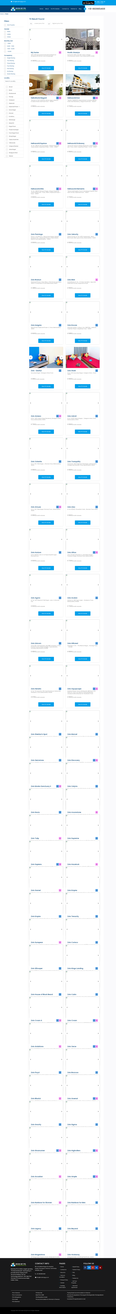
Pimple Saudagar (14, 129)
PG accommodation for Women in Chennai (48, 1299)
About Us (62, 1272)
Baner (10, 90)
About (47, 9)
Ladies (9, 34)
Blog (80, 9)
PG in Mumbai (16, 1301)
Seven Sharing (11, 74)
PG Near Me (39, 1293)
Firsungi (11, 96)
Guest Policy (76, 1267)
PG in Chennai (16, 1293)
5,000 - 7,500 (10, 46)
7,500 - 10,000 (10, 49)
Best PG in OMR (40, 1295)
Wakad (11, 156)
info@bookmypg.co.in (19, 1)
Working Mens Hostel (41, 1297)
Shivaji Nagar (12, 136)
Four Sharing (10, 66)
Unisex (9, 37)
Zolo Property (11, 25)
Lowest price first (39, 23)
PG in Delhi (15, 1299)
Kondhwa (11, 116)
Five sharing (10, 68)
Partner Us (74, 9)
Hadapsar (12, 100)
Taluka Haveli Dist (13, 139)
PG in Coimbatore (17, 1295)
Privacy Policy (64, 1280)
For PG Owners (55, 9)
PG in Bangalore (16, 1297)
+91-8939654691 (96, 8)
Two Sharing (10, 60)
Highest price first (57, 23)
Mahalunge (12, 120)
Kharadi (11, 113)
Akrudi (10, 87)
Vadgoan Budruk (13, 146)
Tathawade (12, 143)
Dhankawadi (12, 93)
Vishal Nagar (12, 149)
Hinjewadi (11, 103)
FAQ (74, 1272)
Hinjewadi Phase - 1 (14, 106)
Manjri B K (11, 123)
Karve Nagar (12, 110)
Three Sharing (11, 63)
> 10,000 (9, 51)
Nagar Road (12, 126)
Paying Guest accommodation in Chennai (78, 1293)
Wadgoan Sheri (13, 152)
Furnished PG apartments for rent (76, 1299)
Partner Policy (76, 1269)
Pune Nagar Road (14, 133)
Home (41, 9)
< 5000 (9, 43)
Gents (8, 31)
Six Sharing (10, 71)
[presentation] (30, 39)
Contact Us (65, 9)
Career (62, 1283)
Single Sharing (11, 58)
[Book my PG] (18, 9)
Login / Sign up (100, 2)
